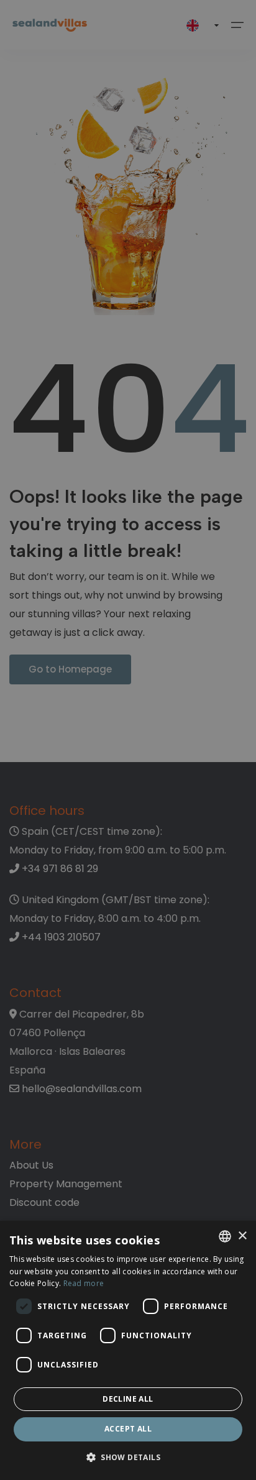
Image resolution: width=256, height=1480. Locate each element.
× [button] (242, 1236)
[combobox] (225, 1236)
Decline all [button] (128, 1399)
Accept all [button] (128, 1428)
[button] (128, 1458)
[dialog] (128, 1350)
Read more (83, 1283)
